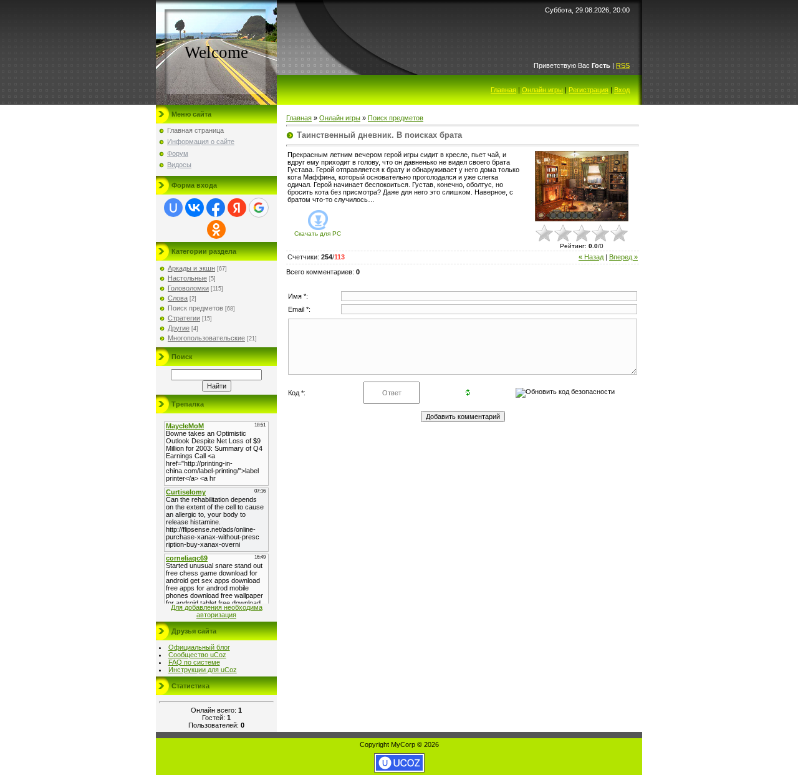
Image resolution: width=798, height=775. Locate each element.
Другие (179, 328)
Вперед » (623, 257)
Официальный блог (199, 647)
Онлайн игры (542, 90)
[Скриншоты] (581, 186)
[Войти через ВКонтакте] (194, 207)
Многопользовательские (206, 338)
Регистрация (588, 90)
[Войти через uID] (173, 207)
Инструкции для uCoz (202, 669)
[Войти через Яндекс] (237, 207)
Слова (178, 298)
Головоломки (188, 288)
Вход (622, 90)
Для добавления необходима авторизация (216, 611)
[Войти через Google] (259, 208)
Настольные (187, 278)
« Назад (591, 257)
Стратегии (184, 318)
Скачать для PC (317, 233)
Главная (503, 90)
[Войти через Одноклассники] (216, 229)
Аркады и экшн (191, 268)
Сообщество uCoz (197, 654)
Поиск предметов (195, 308)
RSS (623, 65)
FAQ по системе (194, 662)
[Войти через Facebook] (215, 207)
